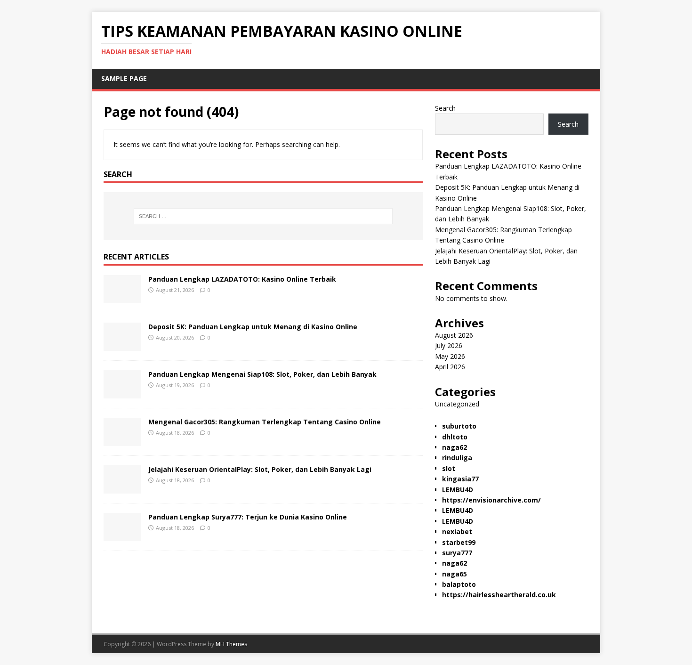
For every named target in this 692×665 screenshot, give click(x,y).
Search (445, 108)
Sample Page (124, 78)
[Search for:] (263, 216)
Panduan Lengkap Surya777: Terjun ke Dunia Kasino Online (247, 516)
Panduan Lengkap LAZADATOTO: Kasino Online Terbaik (242, 279)
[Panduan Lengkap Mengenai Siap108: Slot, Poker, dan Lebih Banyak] (122, 393)
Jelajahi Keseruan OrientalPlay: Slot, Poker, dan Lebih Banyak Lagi (259, 469)
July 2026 (448, 345)
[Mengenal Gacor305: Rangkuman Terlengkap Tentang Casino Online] (122, 440)
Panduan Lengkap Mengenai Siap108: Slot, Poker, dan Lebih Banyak (262, 374)
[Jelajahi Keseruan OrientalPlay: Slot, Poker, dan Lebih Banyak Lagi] (122, 488)
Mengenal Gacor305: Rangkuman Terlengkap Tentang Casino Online (264, 421)
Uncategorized (457, 403)
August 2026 (454, 335)
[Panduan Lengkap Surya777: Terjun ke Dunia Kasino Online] (122, 535)
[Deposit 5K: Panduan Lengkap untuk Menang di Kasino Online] (122, 345)
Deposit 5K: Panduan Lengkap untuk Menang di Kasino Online (252, 326)
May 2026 (450, 356)
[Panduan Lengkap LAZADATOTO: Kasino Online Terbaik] (122, 297)
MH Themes (231, 644)
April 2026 (450, 366)
